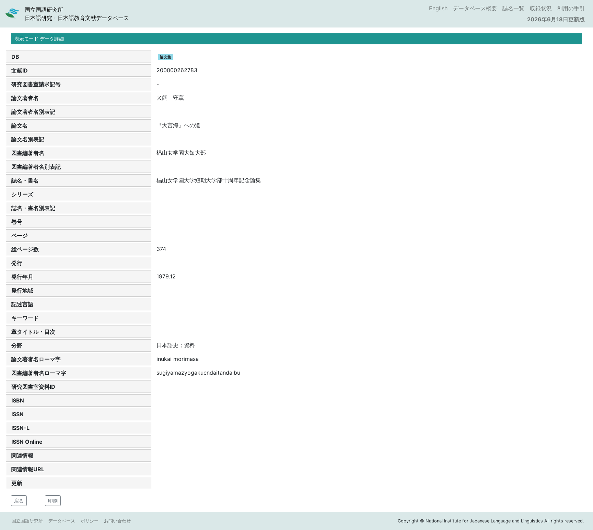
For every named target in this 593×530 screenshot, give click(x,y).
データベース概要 (475, 8)
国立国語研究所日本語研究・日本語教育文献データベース (77, 13)
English (438, 8)
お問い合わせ (117, 520)
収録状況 (541, 8)
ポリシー (89, 520)
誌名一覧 (513, 8)
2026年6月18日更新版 (556, 19)
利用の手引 (571, 8)
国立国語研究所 (27, 520)
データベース (61, 520)
